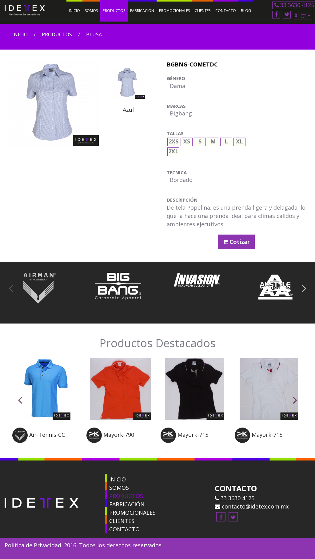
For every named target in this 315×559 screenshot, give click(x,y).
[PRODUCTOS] (106, 494)
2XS (173, 140)
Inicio (74, 10)
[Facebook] (276, 14)
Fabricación (142, 10)
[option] (128, 90)
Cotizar (239, 241)
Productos (114, 10)
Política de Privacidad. (33, 545)
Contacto (225, 10)
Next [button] (304, 288)
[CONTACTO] (106, 528)
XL (239, 140)
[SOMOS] (106, 486)
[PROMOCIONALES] (106, 511)
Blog (246, 10)
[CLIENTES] (106, 519)
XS (186, 140)
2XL (173, 150)
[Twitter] (287, 14)
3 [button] (167, 451)
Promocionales (174, 10)
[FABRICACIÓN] (106, 503)
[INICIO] (106, 478)
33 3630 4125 (236, 498)
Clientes (202, 10)
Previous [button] (11, 288)
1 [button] (148, 451)
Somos (91, 10)
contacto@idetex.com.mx (254, 506)
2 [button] (157, 451)
